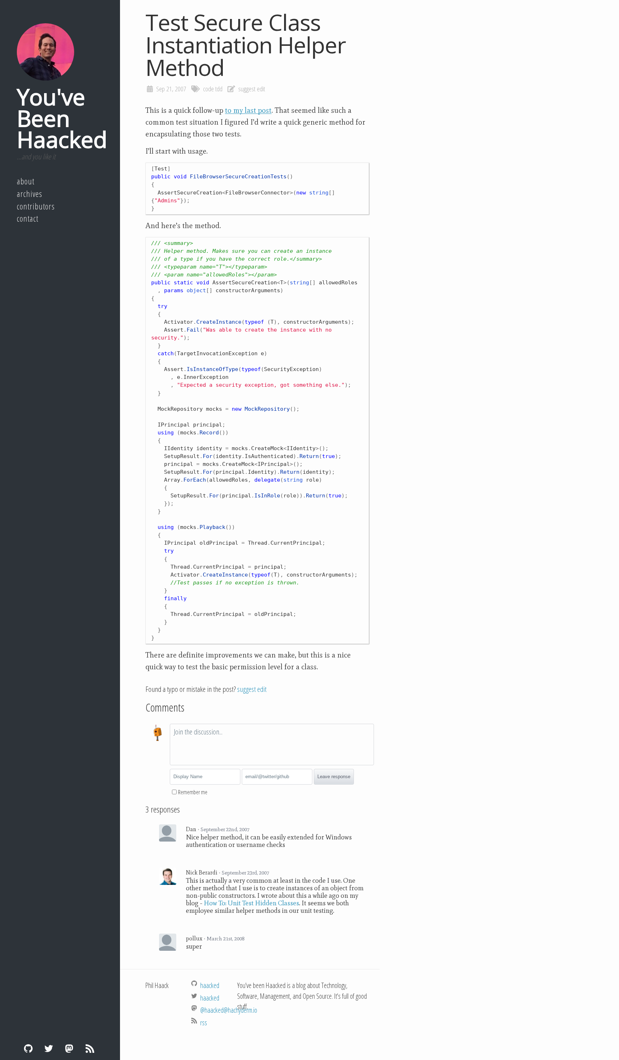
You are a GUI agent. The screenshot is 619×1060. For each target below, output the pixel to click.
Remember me (192, 792)
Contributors (36, 206)
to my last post (248, 110)
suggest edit (251, 88)
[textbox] (272, 744)
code (208, 88)
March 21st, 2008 (225, 938)
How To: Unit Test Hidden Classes (251, 903)
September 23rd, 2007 (245, 872)
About (25, 181)
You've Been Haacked (62, 117)
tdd (218, 88)
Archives (29, 193)
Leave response (333, 776)
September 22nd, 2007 (225, 829)
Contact (27, 218)
